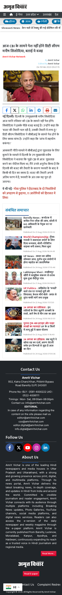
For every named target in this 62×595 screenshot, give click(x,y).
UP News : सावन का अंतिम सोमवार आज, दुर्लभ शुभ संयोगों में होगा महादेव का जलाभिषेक (39, 259)
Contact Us (26, 584)
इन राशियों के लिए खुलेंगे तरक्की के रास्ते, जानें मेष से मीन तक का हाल (39, 310)
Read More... (48, 553)
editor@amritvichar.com (31, 417)
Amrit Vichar (54, 60)
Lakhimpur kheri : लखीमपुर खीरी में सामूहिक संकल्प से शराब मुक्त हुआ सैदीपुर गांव (39, 275)
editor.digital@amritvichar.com (31, 425)
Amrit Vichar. (50, 592)
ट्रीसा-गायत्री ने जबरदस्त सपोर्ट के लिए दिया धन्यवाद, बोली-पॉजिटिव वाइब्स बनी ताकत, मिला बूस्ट (39, 242)
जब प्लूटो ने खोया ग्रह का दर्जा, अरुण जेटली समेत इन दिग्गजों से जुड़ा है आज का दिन (40, 344)
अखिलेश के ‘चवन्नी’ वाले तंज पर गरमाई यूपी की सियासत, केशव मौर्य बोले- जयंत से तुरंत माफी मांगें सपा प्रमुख (40, 293)
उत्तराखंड (47, 14)
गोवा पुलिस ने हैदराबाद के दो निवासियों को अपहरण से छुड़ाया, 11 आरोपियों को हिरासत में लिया (29, 193)
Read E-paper (31, 574)
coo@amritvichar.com (31, 421)
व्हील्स (11, 21)
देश (56, 14)
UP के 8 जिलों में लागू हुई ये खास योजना (39, 326)
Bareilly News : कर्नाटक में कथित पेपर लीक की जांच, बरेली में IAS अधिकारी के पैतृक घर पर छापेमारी (40, 223)
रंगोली (43, 21)
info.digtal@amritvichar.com (31, 429)
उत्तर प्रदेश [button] (31, 14)
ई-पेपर (19, 14)
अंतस (27, 21)
